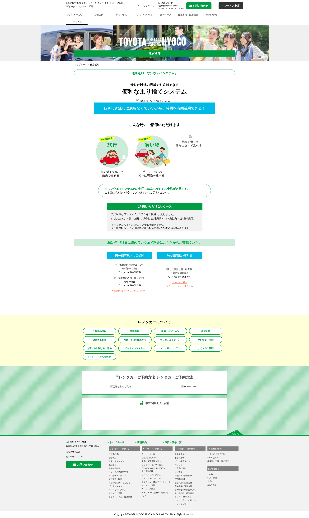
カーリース (165, 14)
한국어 (210, 481)
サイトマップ (180, 504)
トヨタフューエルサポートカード (156, 481)
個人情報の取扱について (185, 489)
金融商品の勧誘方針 (183, 482)
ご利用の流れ (99, 331)
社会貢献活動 (180, 468)
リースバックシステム (151, 474)
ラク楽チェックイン (170, 339)
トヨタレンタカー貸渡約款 (99, 356)
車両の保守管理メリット (152, 461)
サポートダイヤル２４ (151, 478)
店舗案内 (98, 14)
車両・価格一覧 (173, 442)
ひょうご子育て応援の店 (185, 500)
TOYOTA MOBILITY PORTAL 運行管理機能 (154, 469)
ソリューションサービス (152, 464)
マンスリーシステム (170, 348)
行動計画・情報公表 (183, 475)
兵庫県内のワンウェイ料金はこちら (130, 290)
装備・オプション (170, 331)
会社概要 (178, 471)
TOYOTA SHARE (143, 14)
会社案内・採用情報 (188, 14)
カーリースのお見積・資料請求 (155, 492)
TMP (144, 496)
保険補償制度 (99, 339)
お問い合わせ (200, 5)
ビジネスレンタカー (135, 348)
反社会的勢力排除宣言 (184, 493)
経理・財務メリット (150, 457)
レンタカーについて (77, 14)
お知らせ (178, 464)
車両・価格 (121, 14)
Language (77, 21)
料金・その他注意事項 (135, 339)
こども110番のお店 (183, 496)
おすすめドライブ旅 (216, 454)
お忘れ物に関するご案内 (99, 348)
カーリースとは (148, 454)
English (210, 474)
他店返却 (205, 331)
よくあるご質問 (206, 348)
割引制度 (134, 331)
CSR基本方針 (180, 479)
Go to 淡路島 (213, 457)
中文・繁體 (212, 477)
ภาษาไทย (211, 485)
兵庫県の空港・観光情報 (218, 461)
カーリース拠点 (148, 489)
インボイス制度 (231, 5)
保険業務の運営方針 (183, 486)
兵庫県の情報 (210, 14)
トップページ (147, 5)
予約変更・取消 (206, 339)
